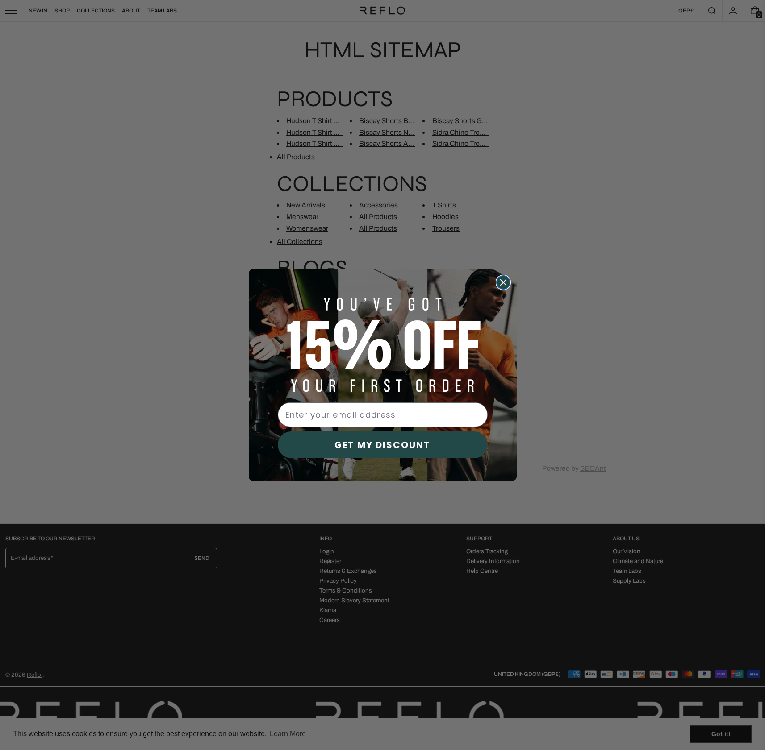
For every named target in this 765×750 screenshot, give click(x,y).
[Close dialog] (503, 282)
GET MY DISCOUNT (382, 445)
